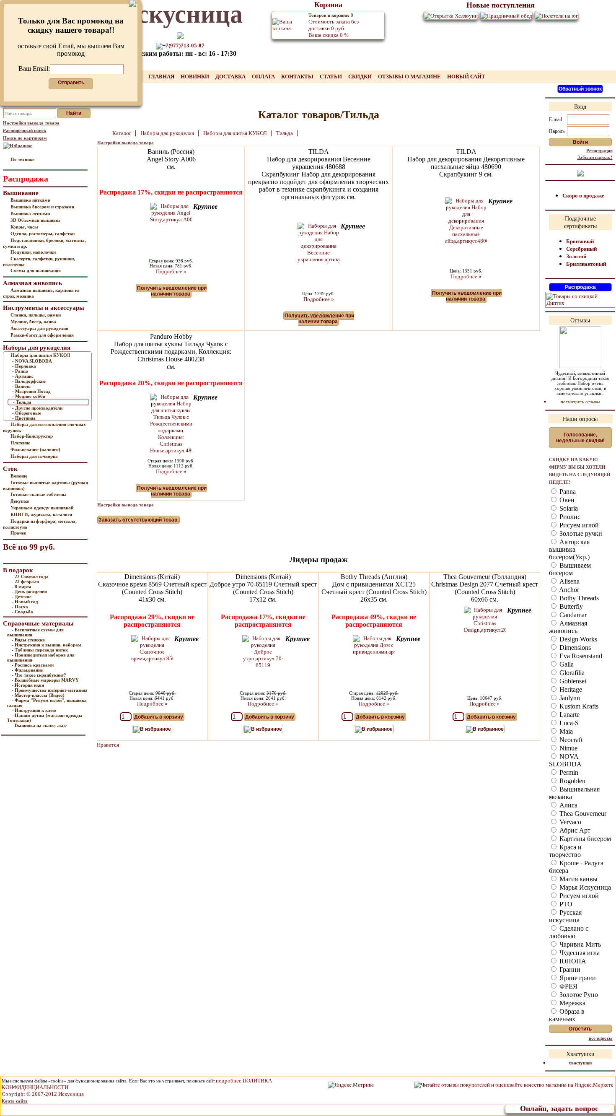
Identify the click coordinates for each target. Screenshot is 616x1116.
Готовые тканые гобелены (38, 494)
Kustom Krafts (578, 706)
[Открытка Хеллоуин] (451, 15)
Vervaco (569, 821)
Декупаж (19, 500)
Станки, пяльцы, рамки (35, 314)
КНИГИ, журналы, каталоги (41, 514)
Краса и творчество (565, 850)
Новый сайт (466, 76)
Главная (162, 76)
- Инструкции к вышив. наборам (46, 644)
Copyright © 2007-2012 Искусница (43, 1094)
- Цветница (24, 417)
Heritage (570, 689)
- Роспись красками (33, 664)
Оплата (264, 76)
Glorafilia (571, 672)
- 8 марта (21, 586)
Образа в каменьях (567, 1015)
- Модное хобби (28, 396)
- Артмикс (23, 376)
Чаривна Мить (579, 944)
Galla (566, 664)
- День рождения (29, 591)
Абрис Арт (574, 830)
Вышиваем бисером (570, 569)
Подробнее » (171, 271)
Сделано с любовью (568, 932)
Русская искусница (565, 916)
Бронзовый (580, 241)
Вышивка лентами (30, 213)
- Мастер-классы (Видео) (38, 695)
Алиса (567, 805)
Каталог (122, 133)
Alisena (569, 581)
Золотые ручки (580, 533)
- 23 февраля (25, 581)
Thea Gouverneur (582, 813)
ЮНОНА (572, 961)
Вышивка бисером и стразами (42, 206)
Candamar (572, 614)
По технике (22, 159)
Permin (568, 772)
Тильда (285, 133)
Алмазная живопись (568, 627)
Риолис (569, 516)
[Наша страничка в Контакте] (580, 172)
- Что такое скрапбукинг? (39, 674)
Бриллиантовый (586, 264)
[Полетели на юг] (556, 15)
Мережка (571, 1003)
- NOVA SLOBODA (32, 360)
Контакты (298, 76)
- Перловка (24, 366)
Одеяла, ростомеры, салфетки (42, 233)
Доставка (231, 76)
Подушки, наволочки (33, 251)
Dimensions (574, 647)
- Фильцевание (27, 669)
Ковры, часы (24, 226)
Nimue (567, 748)
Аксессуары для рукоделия (39, 328)
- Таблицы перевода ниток (40, 649)
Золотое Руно (578, 994)
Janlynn (569, 697)
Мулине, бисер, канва (33, 321)
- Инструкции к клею (34, 710)
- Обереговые (26, 412)
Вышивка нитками (30, 199)
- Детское (21, 596)
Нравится (108, 745)
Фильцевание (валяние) (35, 449)
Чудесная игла (579, 952)
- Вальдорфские (29, 381)
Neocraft (570, 739)
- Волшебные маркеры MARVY (45, 680)
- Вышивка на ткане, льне (39, 725)
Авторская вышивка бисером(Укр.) (569, 549)
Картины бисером (584, 838)
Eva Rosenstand (580, 655)
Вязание (18, 475)
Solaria (568, 508)
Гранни (569, 969)
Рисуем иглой (578, 525)
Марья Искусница (584, 887)
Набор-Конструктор (31, 436)
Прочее (18, 532)
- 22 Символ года (30, 576)
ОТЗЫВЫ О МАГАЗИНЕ (410, 76)
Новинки (195, 76)
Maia (565, 731)
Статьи (331, 76)
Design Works (577, 639)
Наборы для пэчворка (34, 456)
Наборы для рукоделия (167, 133)
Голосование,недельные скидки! (580, 438)
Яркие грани (577, 977)
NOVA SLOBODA (565, 760)
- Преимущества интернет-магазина (50, 690)
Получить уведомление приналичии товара (172, 291)
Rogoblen (571, 780)
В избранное (155, 729)
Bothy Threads (578, 598)
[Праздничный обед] (506, 15)
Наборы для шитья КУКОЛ (40, 355)
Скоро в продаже (583, 195)
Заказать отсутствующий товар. (138, 520)
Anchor (568, 589)
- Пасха (20, 606)
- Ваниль (21, 386)
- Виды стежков (28, 639)
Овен (566, 499)
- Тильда (22, 402)
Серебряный (581, 249)
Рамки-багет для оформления (42, 334)
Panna (567, 491)
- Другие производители (37, 407)
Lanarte (569, 714)
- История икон (28, 685)
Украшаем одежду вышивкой (41, 507)
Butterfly (570, 606)
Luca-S (568, 723)
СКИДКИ (360, 76)
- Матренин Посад (31, 391)
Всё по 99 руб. (29, 546)
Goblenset (572, 681)
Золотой (576, 256)
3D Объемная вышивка (35, 220)
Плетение (20, 442)
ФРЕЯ (567, 986)
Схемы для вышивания (35, 270)
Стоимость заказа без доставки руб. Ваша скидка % (333, 25)
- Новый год (25, 601)
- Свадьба (22, 611)
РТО (565, 904)
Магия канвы (578, 878)
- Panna (20, 371)
